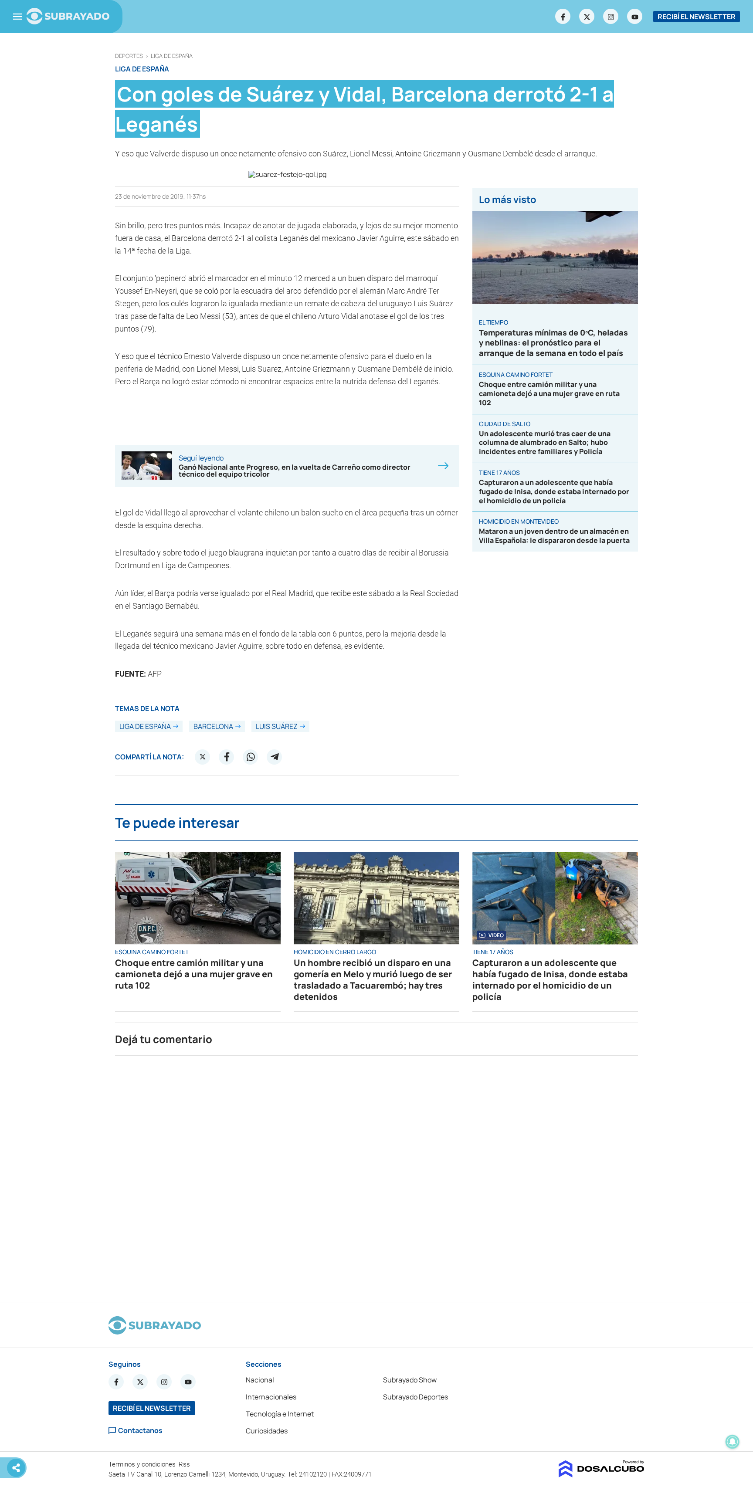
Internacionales (271, 1397)
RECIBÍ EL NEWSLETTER (697, 16)
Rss (185, 1464)
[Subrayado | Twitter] (586, 16)
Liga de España (172, 56)
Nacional (260, 1380)
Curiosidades (267, 1431)
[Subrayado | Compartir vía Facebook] (226, 757)
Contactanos (140, 1430)
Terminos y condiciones (143, 1464)
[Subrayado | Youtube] (634, 16)
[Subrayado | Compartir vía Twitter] (202, 757)
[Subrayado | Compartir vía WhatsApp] (250, 757)
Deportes (129, 56)
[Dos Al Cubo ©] (601, 1475)
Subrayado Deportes (415, 1397)
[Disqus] (376, 1175)
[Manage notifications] (732, 1442)
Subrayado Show (410, 1380)
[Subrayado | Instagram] (610, 16)
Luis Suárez (277, 726)
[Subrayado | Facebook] (563, 16)
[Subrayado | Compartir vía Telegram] (274, 757)
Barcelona (213, 726)
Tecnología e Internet (280, 1414)
